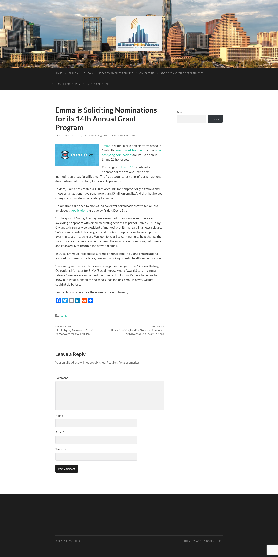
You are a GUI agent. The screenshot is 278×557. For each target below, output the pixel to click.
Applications (79, 210)
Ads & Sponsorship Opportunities (182, 73)
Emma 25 (127, 167)
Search (180, 112)
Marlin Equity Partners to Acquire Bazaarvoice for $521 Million (75, 330)
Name (60, 415)
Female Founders (66, 84)
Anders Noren (205, 541)
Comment (62, 377)
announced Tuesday (129, 150)
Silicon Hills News (81, 73)
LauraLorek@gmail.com (100, 135)
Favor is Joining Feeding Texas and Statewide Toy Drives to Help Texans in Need (137, 330)
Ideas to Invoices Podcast (116, 73)
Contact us (146, 73)
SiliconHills (72, 541)
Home (58, 73)
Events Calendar (97, 84)
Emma (106, 146)
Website (60, 449)
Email (59, 432)
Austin (64, 315)
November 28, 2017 (67, 135)
